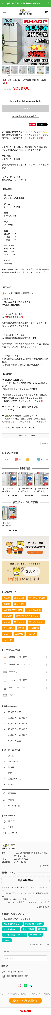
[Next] (47, 42)
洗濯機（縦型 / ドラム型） (21, 664)
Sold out (25, 108)
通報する (45, 444)
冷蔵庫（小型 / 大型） (19, 657)
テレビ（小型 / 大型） (19, 680)
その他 (12, 695)
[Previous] (3, 42)
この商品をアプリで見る (25, 436)
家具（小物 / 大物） (18, 687)
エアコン (13, 672)
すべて (7, 459)
